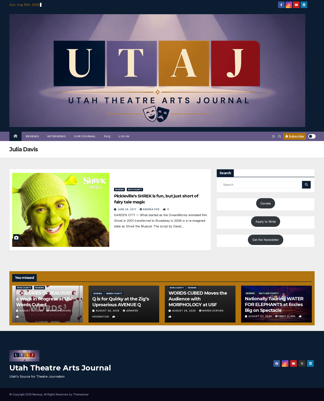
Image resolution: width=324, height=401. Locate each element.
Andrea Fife (151, 209)
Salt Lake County (269, 293)
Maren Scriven (60, 310)
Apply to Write (265, 221)
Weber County (114, 293)
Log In (124, 136)
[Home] (15, 136)
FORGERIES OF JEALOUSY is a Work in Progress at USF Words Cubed (46, 298)
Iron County (24, 288)
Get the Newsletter (265, 240)
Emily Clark (287, 316)
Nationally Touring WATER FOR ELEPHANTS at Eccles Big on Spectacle (274, 304)
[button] (279, 136)
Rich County (135, 189)
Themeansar (81, 394)
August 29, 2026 (32, 310)
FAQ (107, 136)
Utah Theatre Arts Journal (60, 367)
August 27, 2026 (260, 316)
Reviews (32, 136)
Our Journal (85, 136)
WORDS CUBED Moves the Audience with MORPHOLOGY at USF (198, 298)
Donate (265, 203)
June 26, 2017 (127, 209)
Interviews (56, 136)
